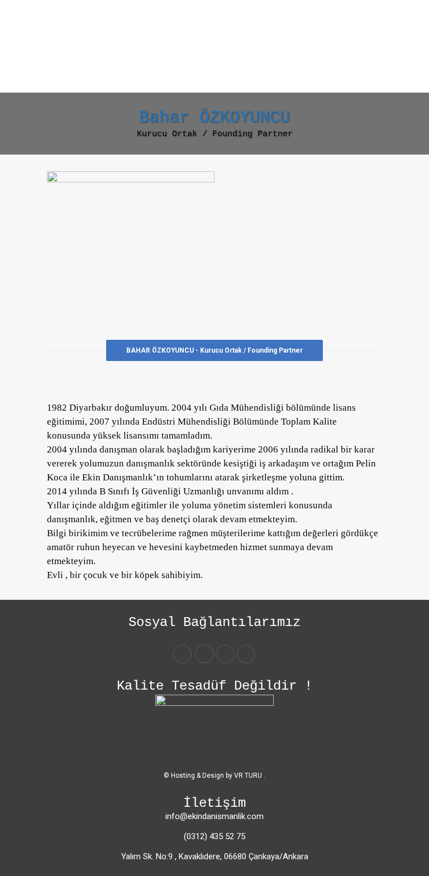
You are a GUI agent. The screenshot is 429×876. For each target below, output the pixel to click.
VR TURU (249, 775)
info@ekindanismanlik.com (214, 816)
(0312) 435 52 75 (214, 836)
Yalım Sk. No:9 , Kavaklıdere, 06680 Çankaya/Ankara (214, 856)
